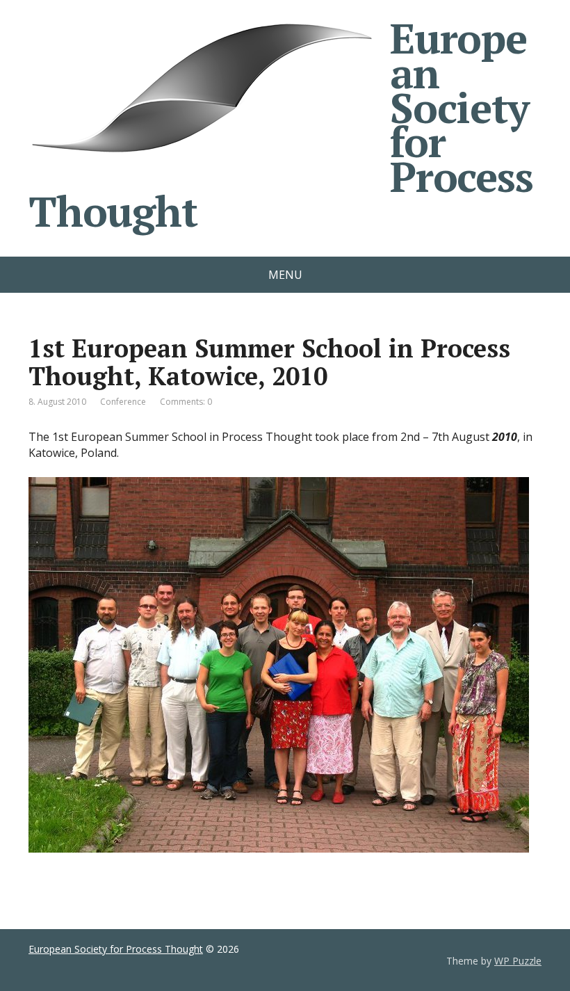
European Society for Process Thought (280, 125)
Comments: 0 (186, 402)
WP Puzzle (518, 960)
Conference (123, 402)
